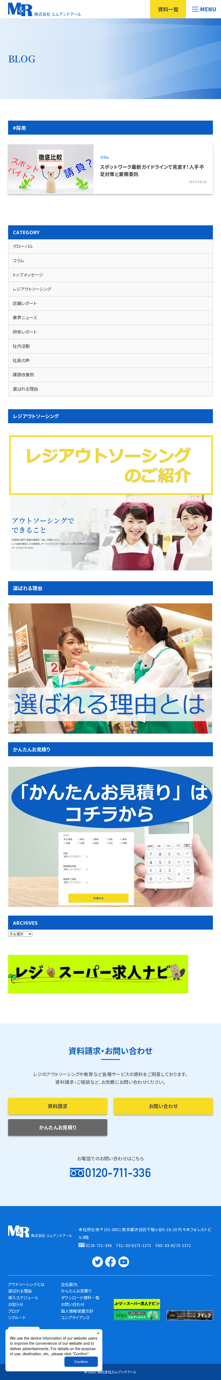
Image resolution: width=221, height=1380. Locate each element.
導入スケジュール (23, 1297)
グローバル (23, 246)
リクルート (17, 1317)
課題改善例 (23, 374)
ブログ (13, 1311)
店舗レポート (25, 303)
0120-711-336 (118, 1172)
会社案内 (69, 1284)
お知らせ (15, 1304)
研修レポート (25, 331)
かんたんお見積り (58, 1127)
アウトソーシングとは (26, 1284)
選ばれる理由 (25, 389)
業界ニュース (25, 317)
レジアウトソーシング (32, 289)
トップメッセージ (28, 274)
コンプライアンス (75, 1317)
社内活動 (21, 346)
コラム (104, 157)
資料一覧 (168, 9)
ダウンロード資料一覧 (80, 1297)
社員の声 (21, 360)
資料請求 (57, 1105)
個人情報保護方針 (77, 1311)
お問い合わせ (163, 1105)
